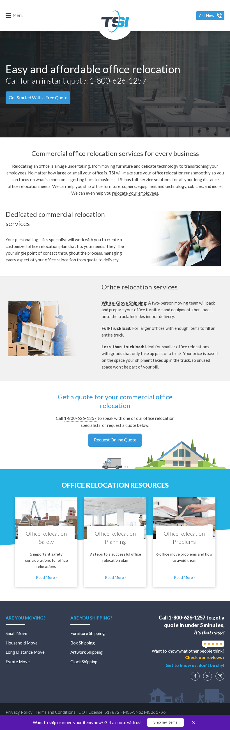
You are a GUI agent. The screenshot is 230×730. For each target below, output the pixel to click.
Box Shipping (82, 642)
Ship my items (165, 722)
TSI (115, 21)
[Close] (193, 722)
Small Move (16, 633)
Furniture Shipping (87, 633)
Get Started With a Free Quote (38, 97)
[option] (46, 544)
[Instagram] (219, 676)
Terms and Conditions (55, 712)
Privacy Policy (19, 712)
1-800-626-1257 (117, 80)
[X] (207, 676)
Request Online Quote (115, 439)
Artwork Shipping (86, 652)
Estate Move (18, 661)
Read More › (46, 577)
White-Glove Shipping (124, 302)
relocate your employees (135, 192)
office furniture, (106, 186)
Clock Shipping (84, 661)
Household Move (22, 642)
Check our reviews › (204, 657)
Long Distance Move (25, 652)
